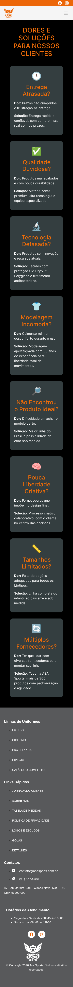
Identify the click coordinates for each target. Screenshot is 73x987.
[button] (65, 13)
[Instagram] (67, 3)
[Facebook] (60, 3)
